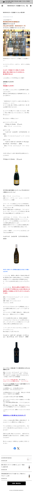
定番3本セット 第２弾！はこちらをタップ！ (14, 415)
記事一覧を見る (16, 483)
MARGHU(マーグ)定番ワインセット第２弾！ (14, 12)
